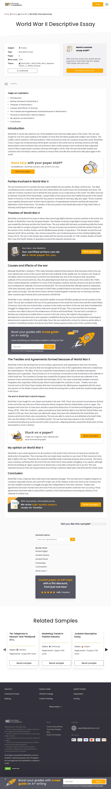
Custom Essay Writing (54, 727)
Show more (54, 706)
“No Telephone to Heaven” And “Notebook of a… (22, 636)
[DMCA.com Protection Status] (13, 770)
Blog (48, 732)
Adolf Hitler (36, 63)
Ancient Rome (41, 559)
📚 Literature (21, 650)
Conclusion (15, 121)
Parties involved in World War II (24, 101)
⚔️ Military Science (32, 66)
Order (97, 4)
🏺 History (23, 48)
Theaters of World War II (21, 104)
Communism (41, 566)
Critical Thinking (46, 698)
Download (23, 71)
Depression (78, 694)
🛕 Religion (85, 646)
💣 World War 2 (25, 63)
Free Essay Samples (54, 729)
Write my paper (22, 171)
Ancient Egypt (41, 551)
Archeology (40, 563)
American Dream (12, 694)
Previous (4, 649)
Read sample (24, 663)
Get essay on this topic (84, 71)
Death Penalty (80, 689)
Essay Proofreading (54, 735)
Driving (76, 698)
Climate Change (46, 694)
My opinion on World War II (22, 118)
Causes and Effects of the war (24, 108)
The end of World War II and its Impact (27, 115)
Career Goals (45, 689)
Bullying (8, 698)
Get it (49, 347)
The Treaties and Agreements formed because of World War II (38, 111)
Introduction (16, 98)
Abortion (8, 689)
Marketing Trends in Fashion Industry (52, 635)
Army (43, 63)
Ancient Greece (42, 555)
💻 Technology (54, 646)
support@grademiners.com (88, 728)
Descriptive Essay (26, 52)
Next (106, 649)
